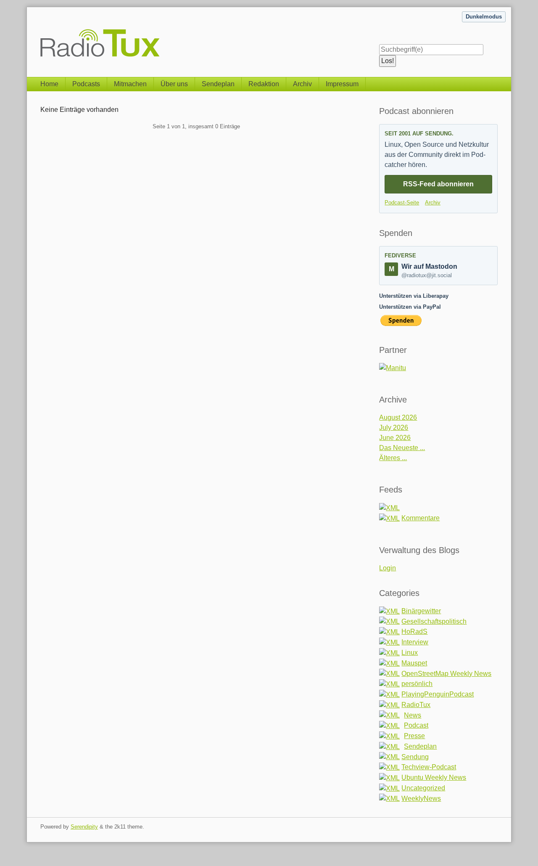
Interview (414, 642)
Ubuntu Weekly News (433, 777)
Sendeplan (218, 83)
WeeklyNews (421, 798)
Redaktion (263, 83)
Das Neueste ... (402, 447)
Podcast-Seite (402, 202)
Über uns (174, 83)
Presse (414, 735)
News (412, 715)
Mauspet (414, 663)
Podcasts (86, 83)
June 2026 (395, 437)
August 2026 (398, 417)
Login (387, 568)
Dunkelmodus (484, 16)
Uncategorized (423, 788)
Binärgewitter (421, 610)
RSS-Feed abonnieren (438, 184)
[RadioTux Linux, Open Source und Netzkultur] (40, 32)
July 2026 (393, 427)
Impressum (342, 83)
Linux (409, 652)
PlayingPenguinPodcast (437, 694)
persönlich (417, 683)
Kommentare (420, 518)
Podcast (416, 725)
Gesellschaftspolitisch (434, 621)
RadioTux (415, 704)
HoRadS (414, 631)
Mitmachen (130, 83)
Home (49, 83)
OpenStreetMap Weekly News (446, 673)
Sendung (415, 756)
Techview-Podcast (428, 767)
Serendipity (84, 827)
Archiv (302, 83)
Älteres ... (393, 457)
